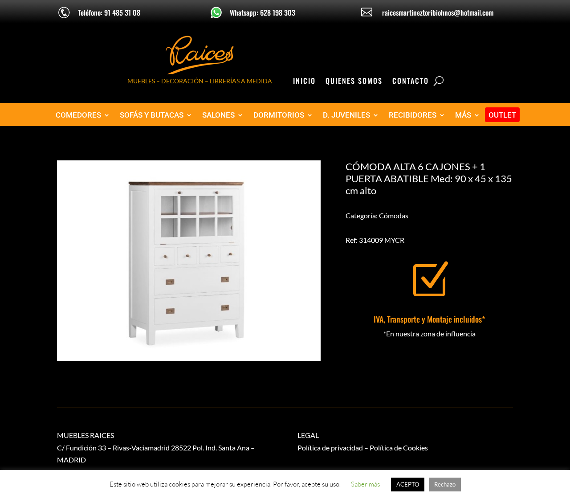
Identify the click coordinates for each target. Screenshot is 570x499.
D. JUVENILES (346, 115)
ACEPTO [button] (407, 484)
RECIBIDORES (412, 115)
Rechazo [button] (445, 484)
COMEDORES (78, 115)
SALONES (218, 115)
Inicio (304, 82)
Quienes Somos (354, 82)
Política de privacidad (330, 447)
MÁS (463, 115)
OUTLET (502, 115)
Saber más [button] (365, 484)
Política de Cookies (399, 447)
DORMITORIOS (278, 115)
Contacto (410, 82)
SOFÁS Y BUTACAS (151, 115)
